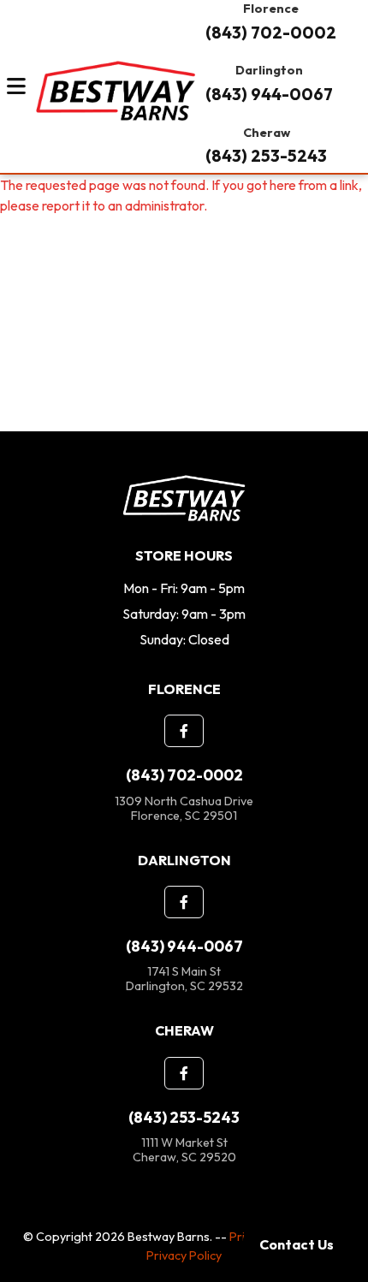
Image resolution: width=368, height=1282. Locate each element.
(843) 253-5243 (266, 155)
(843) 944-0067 (269, 94)
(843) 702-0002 (270, 32)
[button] (184, 731)
